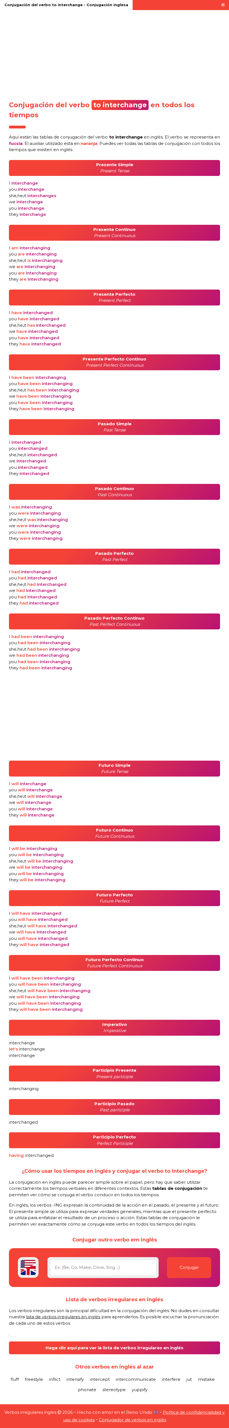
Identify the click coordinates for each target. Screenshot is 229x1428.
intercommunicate (136, 1379)
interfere (171, 1379)
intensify (75, 1379)
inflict (54, 1379)
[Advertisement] (114, 54)
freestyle (34, 1379)
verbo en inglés (129, 137)
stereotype (114, 1389)
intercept (100, 1379)
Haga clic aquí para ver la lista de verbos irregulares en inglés (114, 1347)
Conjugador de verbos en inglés (132, 1419)
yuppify (139, 1389)
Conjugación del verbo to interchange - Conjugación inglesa (66, 5)
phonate (87, 1389)
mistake (206, 1379)
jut (189, 1379)
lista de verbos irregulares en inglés (63, 1316)
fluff (15, 1379)
